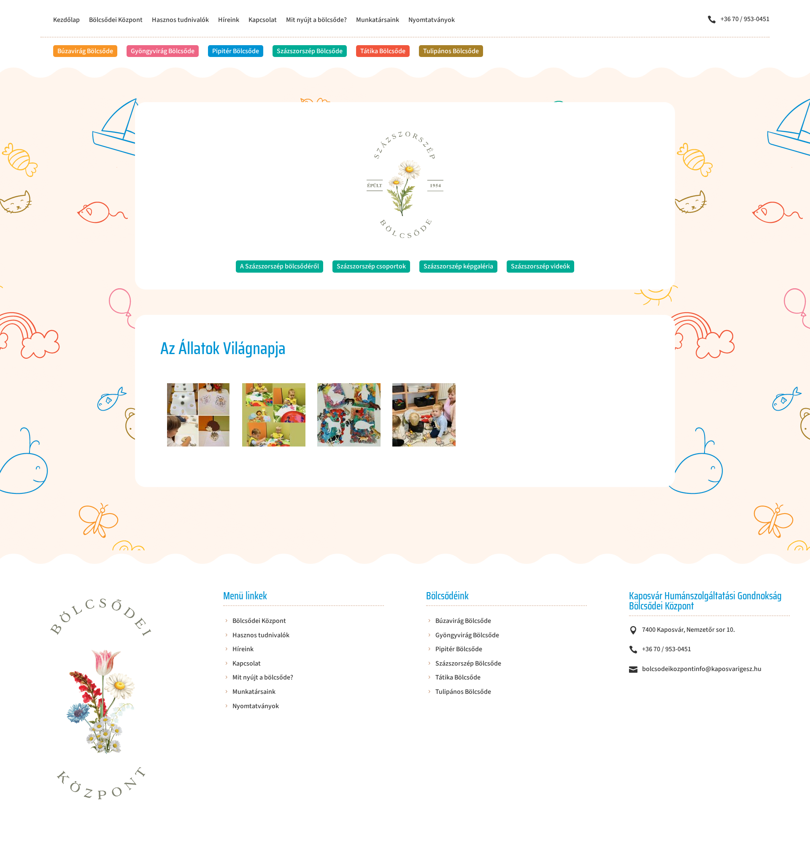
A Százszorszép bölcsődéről (279, 266)
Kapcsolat (262, 20)
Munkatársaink (377, 20)
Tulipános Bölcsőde (451, 51)
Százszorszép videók (540, 266)
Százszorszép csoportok (371, 266)
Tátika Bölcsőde (382, 51)
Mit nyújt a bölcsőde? (316, 20)
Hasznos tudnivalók (180, 20)
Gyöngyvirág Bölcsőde (162, 51)
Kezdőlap (66, 20)
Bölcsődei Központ (116, 20)
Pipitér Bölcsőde (235, 51)
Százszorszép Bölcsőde (310, 51)
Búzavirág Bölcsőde (85, 51)
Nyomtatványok (431, 20)
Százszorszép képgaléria (458, 266)
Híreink (228, 20)
